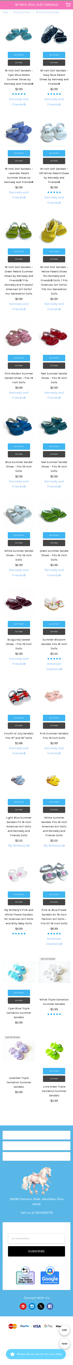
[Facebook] (50, 1306)
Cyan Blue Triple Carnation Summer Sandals (19, 1013)
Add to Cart (19, 55)
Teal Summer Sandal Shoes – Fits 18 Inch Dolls (54, 466)
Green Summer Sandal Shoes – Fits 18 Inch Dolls (54, 555)
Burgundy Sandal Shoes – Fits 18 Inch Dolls (19, 644)
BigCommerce (37, 1340)
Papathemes (36, 1345)
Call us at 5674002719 (36, 1213)
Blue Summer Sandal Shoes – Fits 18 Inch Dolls (19, 466)
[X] (41, 1306)
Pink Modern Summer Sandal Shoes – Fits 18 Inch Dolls (19, 378)
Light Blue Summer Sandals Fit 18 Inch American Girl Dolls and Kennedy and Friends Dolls (18, 826)
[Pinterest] (23, 1306)
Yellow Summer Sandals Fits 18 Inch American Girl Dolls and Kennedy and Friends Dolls (54, 826)
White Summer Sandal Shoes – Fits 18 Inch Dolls (18, 555)
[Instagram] (32, 1306)
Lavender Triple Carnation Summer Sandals (19, 1082)
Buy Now (19, 63)
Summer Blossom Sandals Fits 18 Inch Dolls (54, 644)
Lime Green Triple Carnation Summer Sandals (54, 1091)
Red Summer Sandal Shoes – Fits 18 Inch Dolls (54, 378)
